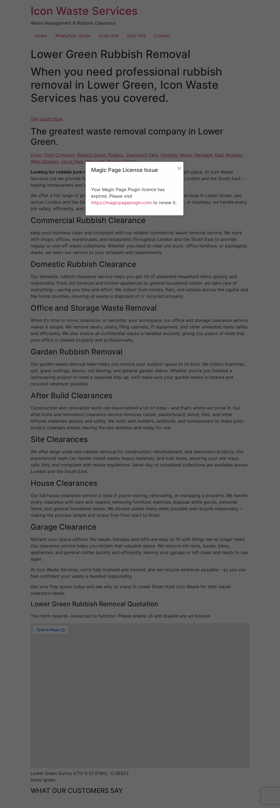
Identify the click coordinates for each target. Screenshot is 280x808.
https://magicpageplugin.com (121, 202)
